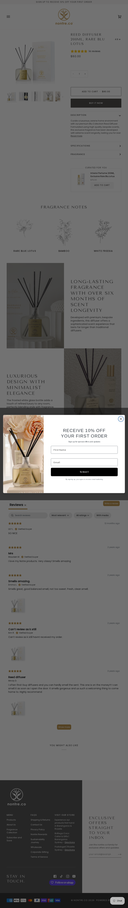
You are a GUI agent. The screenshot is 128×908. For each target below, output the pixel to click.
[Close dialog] (121, 419)
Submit (84, 472)
